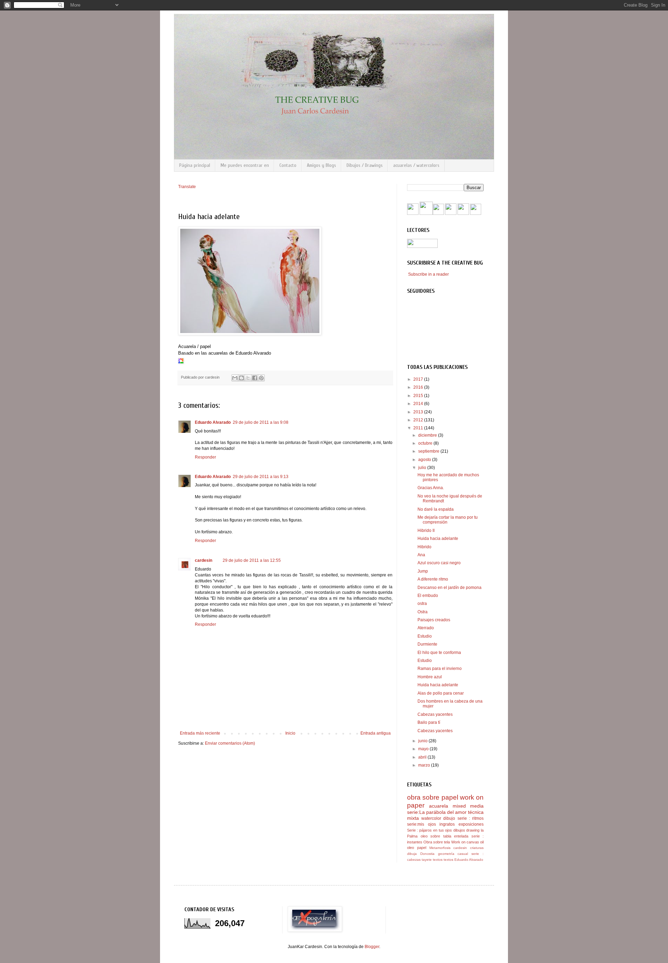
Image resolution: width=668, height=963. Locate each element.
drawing (472, 830)
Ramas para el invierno (440, 668)
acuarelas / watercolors (416, 165)
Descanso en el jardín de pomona (450, 587)
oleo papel (416, 847)
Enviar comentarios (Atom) (230, 743)
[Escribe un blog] (241, 377)
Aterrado (426, 627)
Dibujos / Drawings (365, 165)
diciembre (428, 435)
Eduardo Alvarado (213, 422)
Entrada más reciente (200, 733)
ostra (422, 603)
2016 (418, 387)
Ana (421, 554)
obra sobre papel (432, 797)
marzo (424, 765)
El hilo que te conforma (439, 652)
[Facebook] (413, 213)
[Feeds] (438, 213)
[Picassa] (463, 213)
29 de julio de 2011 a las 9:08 (260, 422)
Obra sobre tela (436, 842)
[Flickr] (450, 213)
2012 (418, 420)
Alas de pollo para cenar (441, 693)
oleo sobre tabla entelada (445, 836)
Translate (187, 186)
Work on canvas (465, 842)
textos (438, 859)
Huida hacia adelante (438, 538)
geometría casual (453, 854)
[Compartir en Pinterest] (261, 377)
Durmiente (427, 644)
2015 (418, 395)
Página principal (194, 165)
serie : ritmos (471, 818)
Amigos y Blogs (321, 165)
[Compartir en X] (248, 377)
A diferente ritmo (433, 579)
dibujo (449, 818)
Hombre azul (430, 676)
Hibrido (424, 546)
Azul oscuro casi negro (439, 562)
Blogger (372, 946)
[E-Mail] (475, 213)
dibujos (459, 830)
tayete (427, 859)
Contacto (287, 165)
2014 (418, 403)
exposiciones (471, 824)
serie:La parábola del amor (437, 812)
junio (423, 740)
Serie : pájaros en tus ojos (429, 830)
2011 (418, 428)
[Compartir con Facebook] (254, 377)
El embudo (428, 595)
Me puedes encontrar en (245, 165)
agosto (425, 459)
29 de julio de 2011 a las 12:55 (252, 560)
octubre (426, 443)
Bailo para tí (429, 722)
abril (423, 757)
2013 (418, 412)
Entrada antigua (375, 733)
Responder (205, 457)
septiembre (429, 451)
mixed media (468, 806)
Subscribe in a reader (428, 274)
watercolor (431, 818)
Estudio (425, 636)
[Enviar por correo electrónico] (234, 377)
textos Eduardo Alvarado (463, 859)
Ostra (423, 611)
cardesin (203, 560)
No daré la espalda (436, 509)
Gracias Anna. (431, 487)
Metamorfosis (440, 848)
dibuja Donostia (421, 854)
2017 (418, 379)
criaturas (477, 848)
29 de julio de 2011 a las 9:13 (260, 476)
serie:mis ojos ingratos (431, 824)
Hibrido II (426, 530)
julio (422, 467)
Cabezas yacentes (435, 714)
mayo (424, 748)
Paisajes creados (434, 619)
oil (482, 842)
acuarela (438, 806)
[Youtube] (426, 213)
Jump (423, 571)
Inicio (290, 733)
